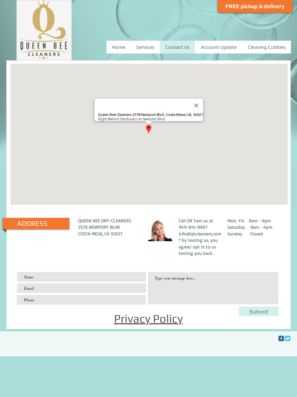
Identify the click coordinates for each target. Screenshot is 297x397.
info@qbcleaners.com (200, 234)
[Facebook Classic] (281, 338)
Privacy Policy (148, 318)
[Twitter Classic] (287, 338)
